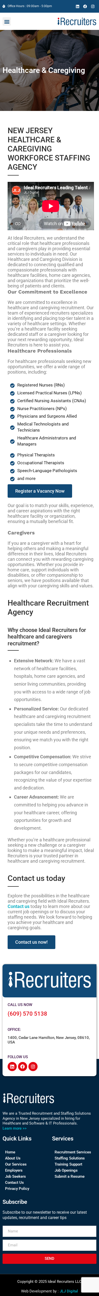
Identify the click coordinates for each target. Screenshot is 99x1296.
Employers (14, 1170)
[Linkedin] (77, 6)
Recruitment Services (73, 1152)
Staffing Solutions (70, 1158)
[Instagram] (92, 6)
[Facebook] (85, 6)
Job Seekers (15, 1176)
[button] (7, 21)
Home (10, 1152)
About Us (13, 1158)
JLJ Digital (69, 1291)
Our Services (16, 1164)
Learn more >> (15, 1128)
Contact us (18, 906)
